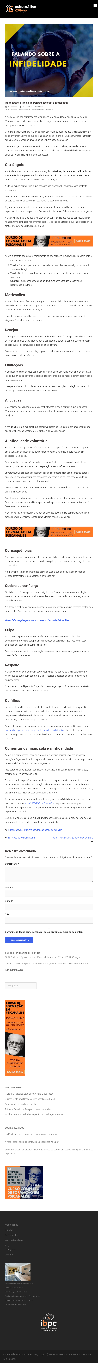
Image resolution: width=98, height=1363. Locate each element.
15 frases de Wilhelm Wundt (21, 837)
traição (32, 830)
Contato (9, 1254)
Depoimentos (11, 1235)
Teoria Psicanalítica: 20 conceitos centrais (72, 837)
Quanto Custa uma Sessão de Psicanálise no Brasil (30, 1099)
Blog (7, 1245)
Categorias (10, 1249)
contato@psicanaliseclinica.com (16, 1304)
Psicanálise (49, 110)
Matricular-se (11, 1224)
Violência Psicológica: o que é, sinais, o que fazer (29, 1093)
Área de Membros (14, 1240)
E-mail (9, 901)
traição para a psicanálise (49, 830)
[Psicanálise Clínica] (25, 8)
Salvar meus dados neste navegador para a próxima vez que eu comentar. (44, 932)
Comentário (12, 863)
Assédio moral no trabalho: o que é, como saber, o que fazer (34, 1114)
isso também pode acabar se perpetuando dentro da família (34, 730)
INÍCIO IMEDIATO (14, 970)
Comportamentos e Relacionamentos (31, 110)
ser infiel (24, 830)
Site (7, 914)
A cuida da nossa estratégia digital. (24, 1354)
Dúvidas (9, 1230)
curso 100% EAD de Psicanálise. (40, 803)
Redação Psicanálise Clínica (33, 107)
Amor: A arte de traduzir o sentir (20, 1104)
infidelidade (13, 830)
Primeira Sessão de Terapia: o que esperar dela (28, 1109)
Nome (9, 887)
